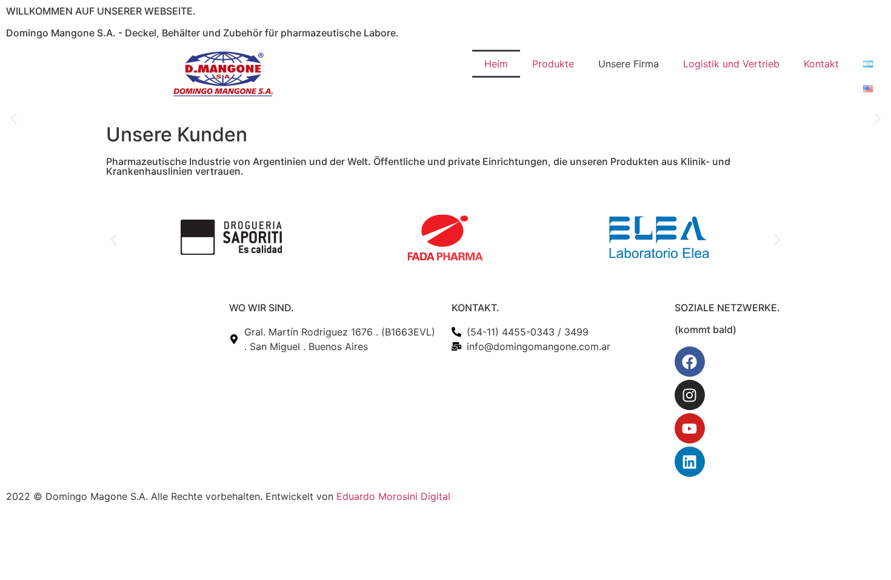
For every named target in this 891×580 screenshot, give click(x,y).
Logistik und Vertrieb (731, 64)
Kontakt (821, 64)
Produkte (553, 64)
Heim (496, 64)
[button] (13, 118)
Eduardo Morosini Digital (393, 496)
